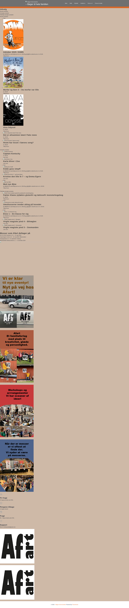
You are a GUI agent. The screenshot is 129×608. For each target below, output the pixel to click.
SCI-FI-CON (3, 235)
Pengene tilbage (7, 507)
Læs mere (5, 157)
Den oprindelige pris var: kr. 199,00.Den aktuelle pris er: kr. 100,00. (23, 206)
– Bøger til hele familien (37, 4)
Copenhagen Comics (5, 237)
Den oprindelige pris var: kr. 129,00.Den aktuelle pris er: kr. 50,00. (23, 54)
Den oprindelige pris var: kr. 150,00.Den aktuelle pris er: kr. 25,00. (23, 171)
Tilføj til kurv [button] (6, 56)
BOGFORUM (3, 240)
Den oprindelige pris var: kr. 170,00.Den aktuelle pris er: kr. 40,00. (23, 216)
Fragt (2, 516)
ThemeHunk (75, 604)
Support (3, 525)
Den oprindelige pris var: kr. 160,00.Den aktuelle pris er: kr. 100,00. (23, 186)
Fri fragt (3, 498)
